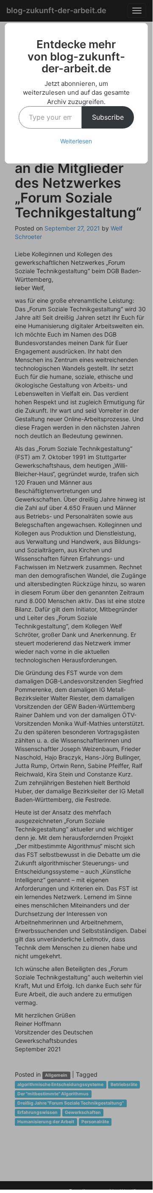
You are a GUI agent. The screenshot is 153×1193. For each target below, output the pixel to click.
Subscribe (108, 117)
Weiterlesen (76, 141)
